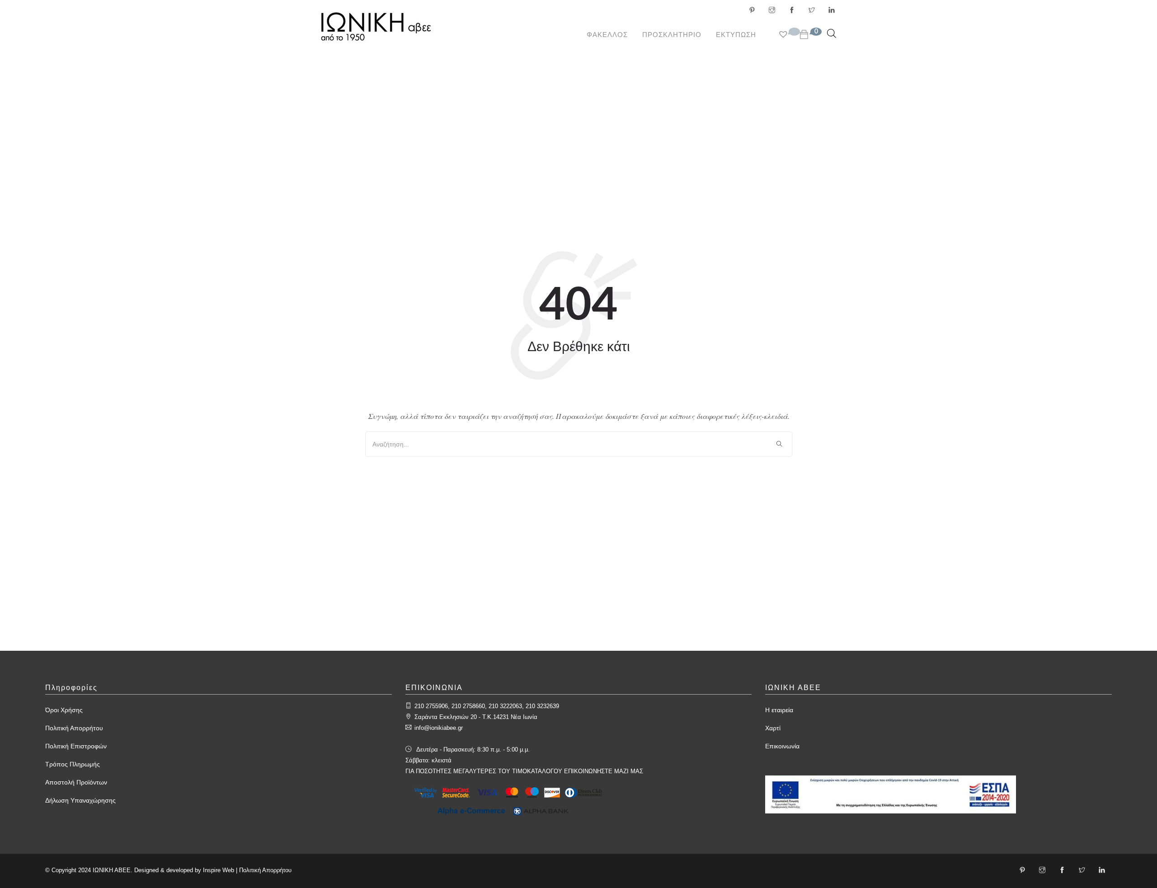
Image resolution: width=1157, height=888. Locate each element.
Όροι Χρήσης (64, 710)
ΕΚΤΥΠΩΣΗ (736, 34)
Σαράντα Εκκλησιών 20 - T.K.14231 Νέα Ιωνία (475, 717)
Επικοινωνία (782, 746)
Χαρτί (773, 728)
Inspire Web (218, 870)
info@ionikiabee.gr (438, 727)
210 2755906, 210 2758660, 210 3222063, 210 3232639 (486, 706)
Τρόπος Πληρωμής (72, 764)
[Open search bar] (831, 33)
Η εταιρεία (779, 710)
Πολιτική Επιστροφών (76, 746)
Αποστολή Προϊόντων (76, 782)
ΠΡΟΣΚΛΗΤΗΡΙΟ (671, 34)
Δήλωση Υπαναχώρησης (80, 800)
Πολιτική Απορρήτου (74, 728)
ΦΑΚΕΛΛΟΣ (607, 34)
